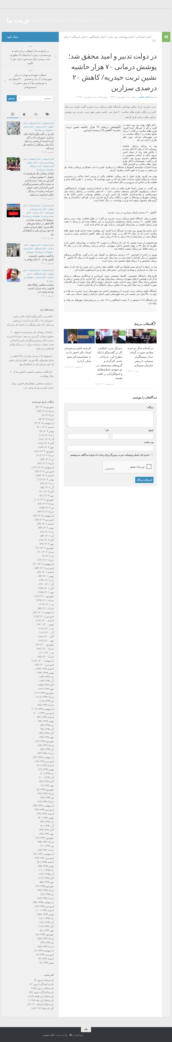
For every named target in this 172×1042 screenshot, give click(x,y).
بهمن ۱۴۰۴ (48, 431)
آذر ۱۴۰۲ (49, 535)
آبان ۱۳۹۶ (49, 829)
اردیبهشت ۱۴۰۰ (45, 660)
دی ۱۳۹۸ (49, 725)
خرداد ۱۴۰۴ (48, 463)
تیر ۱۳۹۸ (49, 749)
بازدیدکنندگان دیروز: (43, 992)
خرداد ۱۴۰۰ (48, 656)
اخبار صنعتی (28, 126)
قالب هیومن (48, 1035)
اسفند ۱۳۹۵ (47, 861)
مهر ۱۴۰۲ (49, 543)
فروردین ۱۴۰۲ (46, 568)
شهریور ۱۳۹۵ (47, 886)
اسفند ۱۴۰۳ (47, 475)
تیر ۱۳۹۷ (49, 797)
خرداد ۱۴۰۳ (48, 511)
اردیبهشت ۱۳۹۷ (45, 805)
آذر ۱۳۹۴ (49, 922)
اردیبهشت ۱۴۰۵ (45, 423)
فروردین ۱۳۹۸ (46, 761)
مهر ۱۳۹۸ (49, 737)
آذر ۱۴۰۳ (49, 487)
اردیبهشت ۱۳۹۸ (45, 757)
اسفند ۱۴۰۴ (47, 427)
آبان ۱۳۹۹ (49, 684)
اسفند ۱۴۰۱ (47, 572)
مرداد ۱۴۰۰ (48, 648)
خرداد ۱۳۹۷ (48, 801)
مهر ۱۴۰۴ (49, 447)
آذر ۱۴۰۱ (49, 584)
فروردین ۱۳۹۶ (46, 857)
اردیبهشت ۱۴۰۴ (45, 467)
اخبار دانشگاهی (97, 36)
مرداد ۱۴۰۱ (48, 600)
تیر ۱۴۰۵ (49, 415)
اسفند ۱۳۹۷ (47, 765)
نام (106, 430)
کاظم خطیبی (144, 96)
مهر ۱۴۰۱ (49, 592)
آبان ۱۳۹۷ (49, 781)
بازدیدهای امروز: (45, 980)
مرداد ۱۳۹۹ (48, 696)
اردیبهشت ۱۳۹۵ (45, 902)
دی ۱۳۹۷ (49, 773)
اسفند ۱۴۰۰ (47, 620)
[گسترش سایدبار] (166, 37)
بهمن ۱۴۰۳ (48, 479)
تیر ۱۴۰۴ (49, 459)
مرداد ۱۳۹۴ (48, 938)
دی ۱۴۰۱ (49, 580)
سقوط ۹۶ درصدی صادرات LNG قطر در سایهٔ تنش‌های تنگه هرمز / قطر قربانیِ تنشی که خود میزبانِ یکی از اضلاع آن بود (38, 227)
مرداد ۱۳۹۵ (48, 890)
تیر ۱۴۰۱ (49, 604)
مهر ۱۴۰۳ (49, 495)
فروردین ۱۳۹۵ (46, 906)
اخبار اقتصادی (34, 123)
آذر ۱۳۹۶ (49, 825)
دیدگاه (150, 407)
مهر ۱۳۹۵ (49, 882)
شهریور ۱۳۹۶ (47, 837)
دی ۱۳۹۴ (49, 918)
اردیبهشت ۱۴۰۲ (45, 564)
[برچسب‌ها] (48, 114)
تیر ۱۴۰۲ (49, 555)
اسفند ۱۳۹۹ (47, 668)
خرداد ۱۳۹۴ (48, 946)
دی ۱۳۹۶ (49, 821)
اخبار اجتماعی (143, 36)
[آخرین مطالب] (12, 114)
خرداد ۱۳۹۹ (48, 704)
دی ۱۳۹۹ (49, 676)
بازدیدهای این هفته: (44, 996)
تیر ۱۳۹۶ (49, 845)
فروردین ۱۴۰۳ (46, 519)
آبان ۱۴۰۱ (49, 588)
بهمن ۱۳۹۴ (48, 914)
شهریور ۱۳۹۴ (47, 934)
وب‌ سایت (149, 442)
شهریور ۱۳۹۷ (47, 789)
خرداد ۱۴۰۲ (48, 560)
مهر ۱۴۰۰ (49, 640)
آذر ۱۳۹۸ (49, 729)
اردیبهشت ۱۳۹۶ (45, 853)
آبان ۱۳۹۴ (49, 926)
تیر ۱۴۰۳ (49, 507)
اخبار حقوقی (32, 162)
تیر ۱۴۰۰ (49, 652)
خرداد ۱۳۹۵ (48, 898)
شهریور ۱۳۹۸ (47, 741)
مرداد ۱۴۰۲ (48, 551)
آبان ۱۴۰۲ (49, 539)
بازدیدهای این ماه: (44, 1000)
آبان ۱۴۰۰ (49, 636)
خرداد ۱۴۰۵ (48, 419)
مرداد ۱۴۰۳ (48, 503)
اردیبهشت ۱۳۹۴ (45, 950)
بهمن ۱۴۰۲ (48, 527)
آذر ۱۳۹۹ (49, 680)
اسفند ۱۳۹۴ (47, 910)
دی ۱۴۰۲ (49, 531)
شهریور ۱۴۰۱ (47, 596)
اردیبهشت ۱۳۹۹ (45, 708)
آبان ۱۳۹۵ (49, 878)
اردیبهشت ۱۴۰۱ (45, 612)
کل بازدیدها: (47, 1008)
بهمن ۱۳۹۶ (48, 817)
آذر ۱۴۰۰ (49, 632)
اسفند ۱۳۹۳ (47, 958)
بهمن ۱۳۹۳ (48, 962)
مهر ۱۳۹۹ (49, 688)
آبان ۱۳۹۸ (49, 733)
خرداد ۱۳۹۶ (48, 849)
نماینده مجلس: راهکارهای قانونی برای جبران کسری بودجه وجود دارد (40, 288)
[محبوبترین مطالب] (24, 114)
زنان (66, 36)
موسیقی (29, 252)
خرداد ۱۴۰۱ (48, 608)
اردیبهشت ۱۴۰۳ (45, 515)
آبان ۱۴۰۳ (49, 491)
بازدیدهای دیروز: (45, 988)
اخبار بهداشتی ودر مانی (120, 36)
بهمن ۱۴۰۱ (48, 576)
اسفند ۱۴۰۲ (47, 523)
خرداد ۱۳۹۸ (48, 753)
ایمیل (150, 430)
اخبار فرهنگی (78, 36)
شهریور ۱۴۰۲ (47, 547)
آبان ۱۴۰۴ (49, 443)
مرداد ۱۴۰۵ (48, 411)
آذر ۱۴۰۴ (49, 439)
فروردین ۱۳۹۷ (46, 809)
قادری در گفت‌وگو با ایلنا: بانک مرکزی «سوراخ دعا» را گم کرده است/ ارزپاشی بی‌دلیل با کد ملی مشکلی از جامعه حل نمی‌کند (38, 141)
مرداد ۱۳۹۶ (48, 841)
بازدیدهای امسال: (44, 1004)
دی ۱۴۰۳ (49, 483)
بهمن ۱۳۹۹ (48, 672)
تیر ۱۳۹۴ (49, 942)
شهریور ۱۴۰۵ (47, 407)
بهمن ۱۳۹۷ (48, 769)
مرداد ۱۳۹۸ (48, 745)
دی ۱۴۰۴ (49, 435)
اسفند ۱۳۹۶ (47, 813)
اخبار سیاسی (40, 126)
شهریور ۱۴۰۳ (47, 499)
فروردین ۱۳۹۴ (46, 954)
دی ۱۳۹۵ (49, 870)
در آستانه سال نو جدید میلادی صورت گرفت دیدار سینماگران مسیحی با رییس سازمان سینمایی (140, 356)
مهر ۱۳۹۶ (49, 833)
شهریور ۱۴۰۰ (47, 644)
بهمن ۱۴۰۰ (48, 624)
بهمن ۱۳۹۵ (48, 866)
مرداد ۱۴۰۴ (48, 455)
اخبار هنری (28, 248)
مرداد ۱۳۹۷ (48, 793)
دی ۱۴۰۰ (49, 628)
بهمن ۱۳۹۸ (48, 721)
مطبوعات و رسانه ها (43, 130)
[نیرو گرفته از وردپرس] (71, 1035)
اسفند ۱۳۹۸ (47, 717)
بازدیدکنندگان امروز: (43, 984)
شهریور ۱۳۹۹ (47, 692)
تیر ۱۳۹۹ (49, 700)
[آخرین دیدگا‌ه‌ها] (36, 114)
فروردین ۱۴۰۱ (46, 616)
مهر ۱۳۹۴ (49, 930)
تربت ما (18, 20)
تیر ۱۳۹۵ (49, 894)
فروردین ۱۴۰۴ (46, 471)
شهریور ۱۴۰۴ (47, 451)
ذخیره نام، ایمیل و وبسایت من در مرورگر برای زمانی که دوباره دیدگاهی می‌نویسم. (109, 454)
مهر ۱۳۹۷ (49, 785)
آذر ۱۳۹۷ (49, 777)
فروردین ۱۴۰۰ (46, 664)
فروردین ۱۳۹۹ (46, 713)
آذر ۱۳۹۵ (49, 874)
